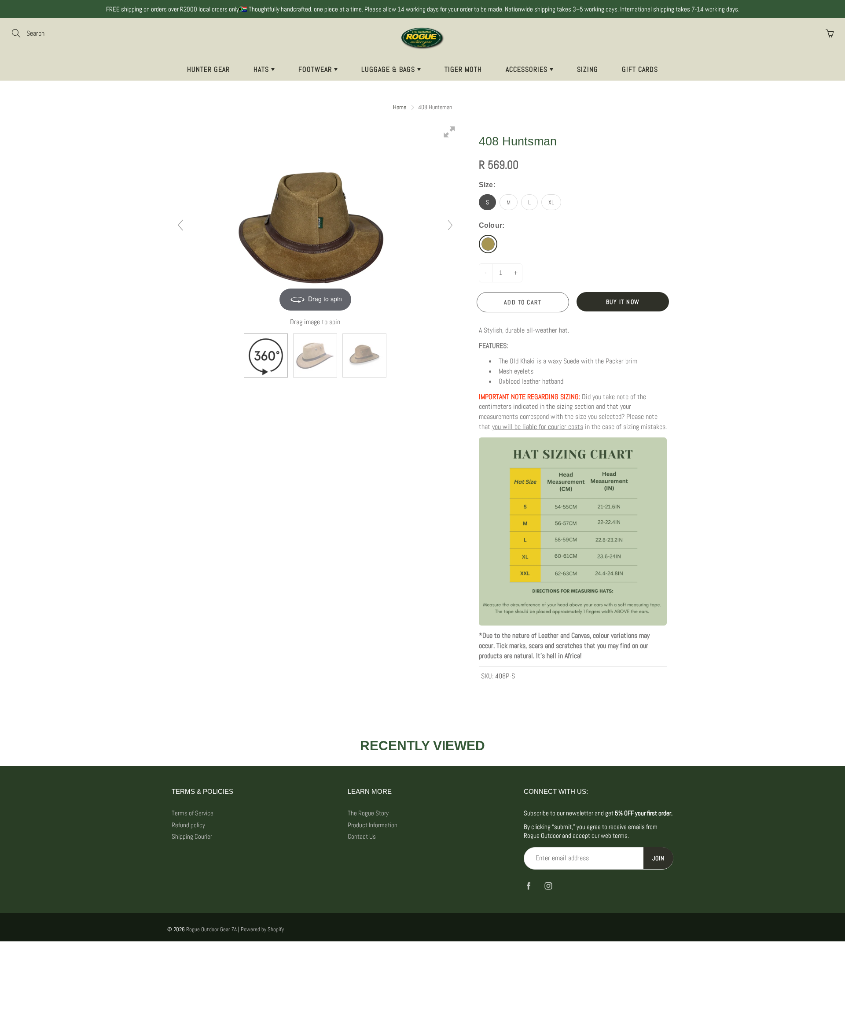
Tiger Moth (463, 69)
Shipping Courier (192, 837)
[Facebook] (528, 886)
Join (658, 858)
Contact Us (362, 837)
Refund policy (188, 825)
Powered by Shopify (262, 929)
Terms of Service (192, 813)
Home (399, 107)
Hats (262, 69)
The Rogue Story (368, 813)
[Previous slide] (180, 225)
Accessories (528, 69)
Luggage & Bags (389, 69)
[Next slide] (450, 225)
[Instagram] (548, 886)
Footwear (316, 69)
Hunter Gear (208, 69)
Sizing (587, 69)
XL (551, 202)
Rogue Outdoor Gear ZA (211, 929)
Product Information (372, 825)
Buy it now (623, 302)
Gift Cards (640, 69)
